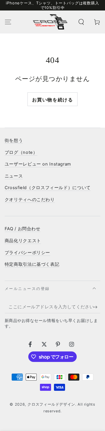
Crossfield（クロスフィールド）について (48, 187)
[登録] (96, 307)
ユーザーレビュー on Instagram (38, 164)
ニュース (14, 176)
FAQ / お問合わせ (23, 228)
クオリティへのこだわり (30, 199)
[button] (81, 22)
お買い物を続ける (52, 100)
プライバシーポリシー (27, 252)
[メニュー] (8, 22)
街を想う (14, 140)
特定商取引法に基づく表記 (32, 264)
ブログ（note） (21, 152)
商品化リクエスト (23, 240)
